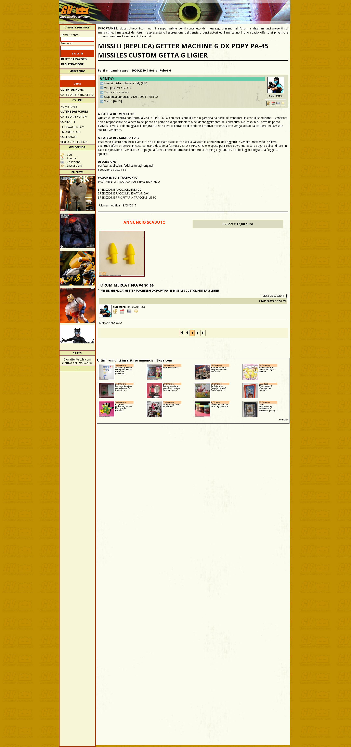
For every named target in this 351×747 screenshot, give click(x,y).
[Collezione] (278, 103)
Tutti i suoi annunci (116, 92)
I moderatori (70, 132)
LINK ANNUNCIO (110, 323)
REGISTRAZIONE (72, 64)
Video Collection (74, 142)
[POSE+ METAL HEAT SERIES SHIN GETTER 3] (77, 268)
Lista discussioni (273, 295)
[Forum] (283, 103)
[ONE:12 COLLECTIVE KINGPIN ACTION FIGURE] (77, 193)
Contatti (67, 122)
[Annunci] (273, 103)
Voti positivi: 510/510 (117, 88)
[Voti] (268, 103)
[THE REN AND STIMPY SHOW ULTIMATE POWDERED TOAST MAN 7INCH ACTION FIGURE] (77, 305)
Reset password (74, 59)
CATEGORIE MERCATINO (77, 95)
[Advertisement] (215, 10)
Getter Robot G (160, 70)
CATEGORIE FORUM (73, 116)
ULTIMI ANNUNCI (72, 89)
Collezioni (68, 137)
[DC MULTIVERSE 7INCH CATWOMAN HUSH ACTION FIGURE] (77, 342)
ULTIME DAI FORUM (74, 111)
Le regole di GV (72, 127)
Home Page (68, 107)
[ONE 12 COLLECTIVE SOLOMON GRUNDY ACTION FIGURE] (77, 231)
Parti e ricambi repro (113, 70)
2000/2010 (138, 70)
